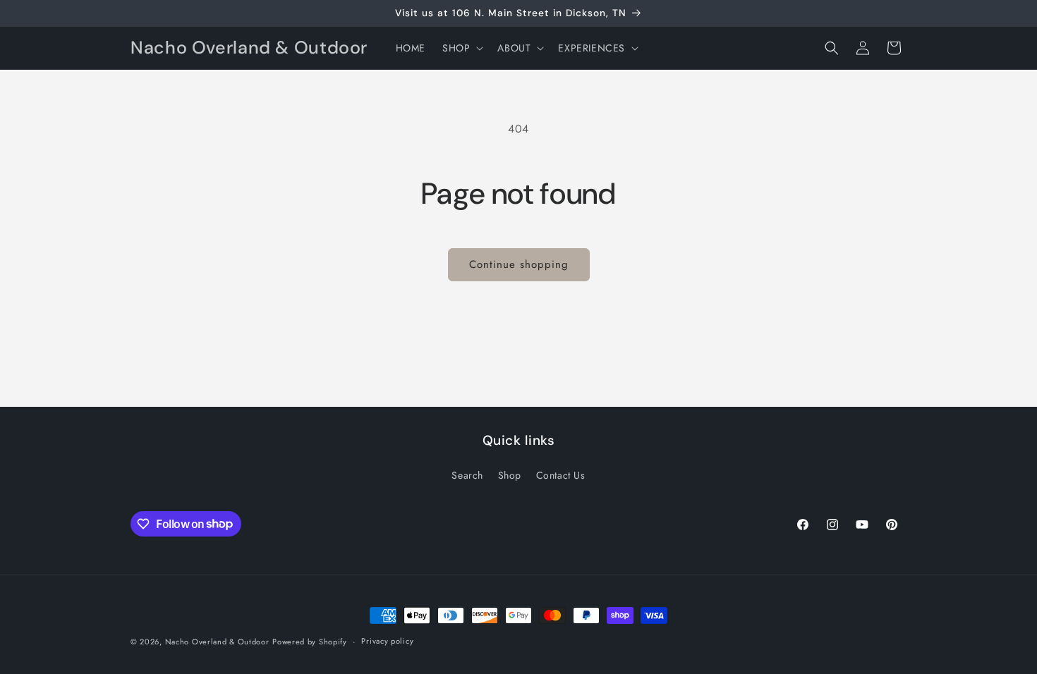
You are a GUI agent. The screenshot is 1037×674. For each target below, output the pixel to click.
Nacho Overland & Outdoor (217, 641)
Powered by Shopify (309, 641)
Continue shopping (519, 264)
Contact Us (561, 475)
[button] (461, 48)
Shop (509, 475)
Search (467, 475)
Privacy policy (387, 641)
